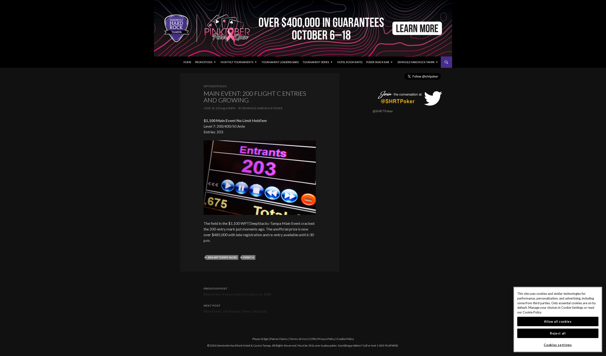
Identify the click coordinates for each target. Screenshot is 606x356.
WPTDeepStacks (215, 86)
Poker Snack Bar (377, 62)
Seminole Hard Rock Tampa (415, 62)
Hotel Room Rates (349, 62)
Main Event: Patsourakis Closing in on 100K (238, 291)
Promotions (203, 62)
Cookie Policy (345, 339)
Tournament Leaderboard (280, 62)
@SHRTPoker (383, 111)
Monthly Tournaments (237, 62)
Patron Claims (279, 339)
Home (187, 62)
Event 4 (248, 257)
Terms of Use (298, 339)
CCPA (312, 339)
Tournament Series (316, 62)
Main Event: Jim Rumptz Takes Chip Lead (235, 308)
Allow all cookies (557, 321)
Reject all (558, 333)
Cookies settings (558, 345)
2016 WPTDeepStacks (222, 257)
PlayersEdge (260, 339)
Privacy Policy (326, 339)
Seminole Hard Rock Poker (262, 108)
